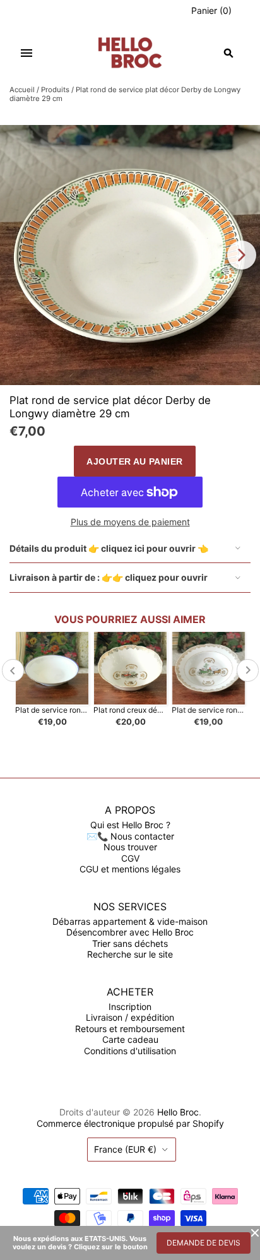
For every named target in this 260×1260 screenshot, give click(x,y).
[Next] (241, 255)
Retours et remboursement (130, 1028)
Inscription (130, 1006)
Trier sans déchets (130, 943)
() (211, 10)
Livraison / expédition (130, 1017)
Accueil (22, 89)
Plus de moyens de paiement (130, 521)
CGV (130, 858)
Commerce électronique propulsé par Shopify (130, 1123)
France (125, 1149)
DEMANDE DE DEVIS (203, 1242)
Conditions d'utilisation (130, 1050)
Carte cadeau (130, 1039)
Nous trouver (130, 846)
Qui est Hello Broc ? (130, 824)
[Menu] (26, 53)
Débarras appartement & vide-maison (130, 921)
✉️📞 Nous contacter (130, 836)
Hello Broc (178, 1112)
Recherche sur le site (130, 954)
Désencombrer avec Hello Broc (130, 932)
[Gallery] (130, 255)
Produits (55, 89)
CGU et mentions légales (130, 869)
